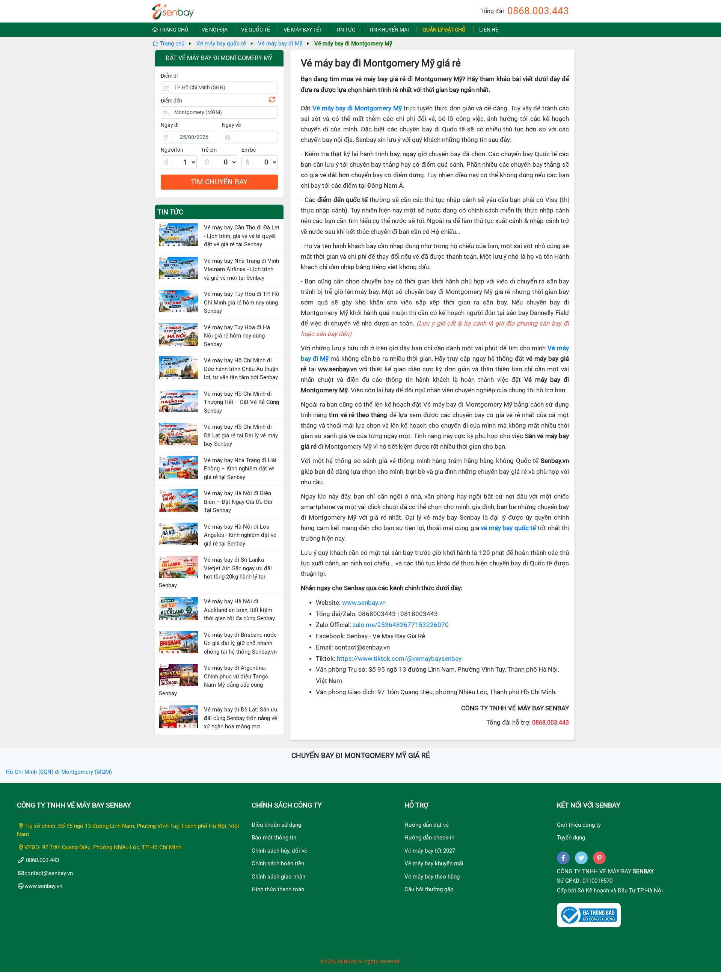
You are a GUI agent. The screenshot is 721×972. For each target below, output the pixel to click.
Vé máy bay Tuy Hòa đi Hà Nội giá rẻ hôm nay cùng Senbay (237, 336)
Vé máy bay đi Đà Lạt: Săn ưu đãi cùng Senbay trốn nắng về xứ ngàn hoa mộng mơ (240, 718)
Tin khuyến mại (389, 30)
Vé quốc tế (255, 30)
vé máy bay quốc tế (508, 528)
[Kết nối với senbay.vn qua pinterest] (599, 857)
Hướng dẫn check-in (429, 837)
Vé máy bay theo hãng (432, 876)
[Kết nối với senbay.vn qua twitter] (581, 857)
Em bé (248, 150)
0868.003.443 (538, 11)
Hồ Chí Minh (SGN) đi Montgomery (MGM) (59, 772)
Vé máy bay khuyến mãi (433, 863)
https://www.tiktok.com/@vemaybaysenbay (399, 658)
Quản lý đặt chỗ (444, 30)
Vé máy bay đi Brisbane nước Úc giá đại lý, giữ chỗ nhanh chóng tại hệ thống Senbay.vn (240, 643)
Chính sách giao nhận (278, 876)
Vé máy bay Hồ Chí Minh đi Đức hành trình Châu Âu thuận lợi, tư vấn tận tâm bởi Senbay (241, 369)
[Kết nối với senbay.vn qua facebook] (563, 857)
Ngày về (231, 125)
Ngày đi (169, 125)
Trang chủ (173, 30)
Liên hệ (488, 30)
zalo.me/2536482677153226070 (401, 624)
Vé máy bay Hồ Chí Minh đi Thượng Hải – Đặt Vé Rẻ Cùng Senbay (241, 402)
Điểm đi (169, 76)
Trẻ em (209, 150)
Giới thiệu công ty (579, 824)
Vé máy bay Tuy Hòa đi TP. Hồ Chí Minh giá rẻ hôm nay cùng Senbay (241, 302)
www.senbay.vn (364, 602)
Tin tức (345, 30)
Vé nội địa (215, 30)
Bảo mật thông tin (274, 837)
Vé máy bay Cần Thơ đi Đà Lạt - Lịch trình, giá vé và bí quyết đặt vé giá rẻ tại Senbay (241, 236)
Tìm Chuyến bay (219, 182)
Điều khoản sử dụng (276, 824)
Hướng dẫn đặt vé (426, 824)
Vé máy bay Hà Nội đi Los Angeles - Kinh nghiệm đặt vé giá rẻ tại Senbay (240, 535)
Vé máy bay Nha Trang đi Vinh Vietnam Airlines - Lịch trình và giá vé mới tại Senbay (241, 269)
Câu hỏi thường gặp (428, 889)
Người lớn (172, 150)
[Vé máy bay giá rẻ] (173, 9)
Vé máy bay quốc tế (221, 43)
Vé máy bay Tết (303, 30)
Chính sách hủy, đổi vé (279, 850)
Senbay (643, 871)
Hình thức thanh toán (278, 889)
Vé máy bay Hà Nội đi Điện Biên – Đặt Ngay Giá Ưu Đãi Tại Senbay (238, 502)
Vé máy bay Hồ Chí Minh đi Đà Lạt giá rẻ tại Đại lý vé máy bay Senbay (241, 435)
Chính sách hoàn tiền (278, 863)
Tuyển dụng (571, 837)
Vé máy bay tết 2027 (429, 850)
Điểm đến (171, 101)
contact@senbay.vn (48, 873)
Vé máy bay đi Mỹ (280, 43)
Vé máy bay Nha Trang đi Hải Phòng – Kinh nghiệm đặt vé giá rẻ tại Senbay (240, 469)
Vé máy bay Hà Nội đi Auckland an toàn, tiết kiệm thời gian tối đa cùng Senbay (239, 610)
